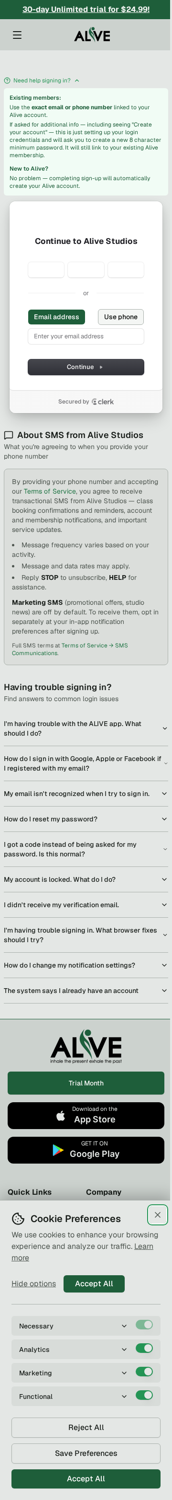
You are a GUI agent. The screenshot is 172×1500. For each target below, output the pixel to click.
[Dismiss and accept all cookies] (157, 1214)
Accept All (94, 1284)
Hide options (33, 1284)
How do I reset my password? (50, 819)
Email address (56, 316)
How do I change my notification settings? (69, 965)
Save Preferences (86, 1453)
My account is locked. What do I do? (60, 879)
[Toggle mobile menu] (17, 35)
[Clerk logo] (102, 401)
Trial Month (86, 1083)
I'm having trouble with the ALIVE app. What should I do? (72, 728)
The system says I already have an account (71, 990)
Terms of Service (50, 491)
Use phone (121, 316)
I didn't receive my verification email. (61, 904)
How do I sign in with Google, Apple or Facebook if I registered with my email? (82, 763)
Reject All (86, 1427)
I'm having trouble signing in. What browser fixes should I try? (80, 935)
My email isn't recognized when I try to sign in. (77, 793)
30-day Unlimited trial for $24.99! (86, 9)
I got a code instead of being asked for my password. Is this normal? (70, 849)
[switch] (144, 1324)
